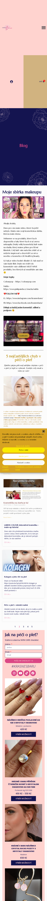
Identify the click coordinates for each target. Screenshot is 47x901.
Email (7, 652)
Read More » (8, 474)
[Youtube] (20, 673)
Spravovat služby (23, 446)
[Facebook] (33, 673)
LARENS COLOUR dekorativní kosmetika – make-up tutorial (21, 526)
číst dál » (7, 542)
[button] (43, 431)
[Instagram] (14, 673)
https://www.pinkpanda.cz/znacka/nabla (21, 289)
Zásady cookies (23, 331)
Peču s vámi (23, 450)
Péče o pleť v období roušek (16, 605)
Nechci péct (23, 456)
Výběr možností (23, 734)
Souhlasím (23, 335)
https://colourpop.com (25, 281)
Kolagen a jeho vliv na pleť (15, 577)
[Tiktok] (27, 673)
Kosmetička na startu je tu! (16, 502)
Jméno (8, 644)
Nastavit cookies (23, 463)
